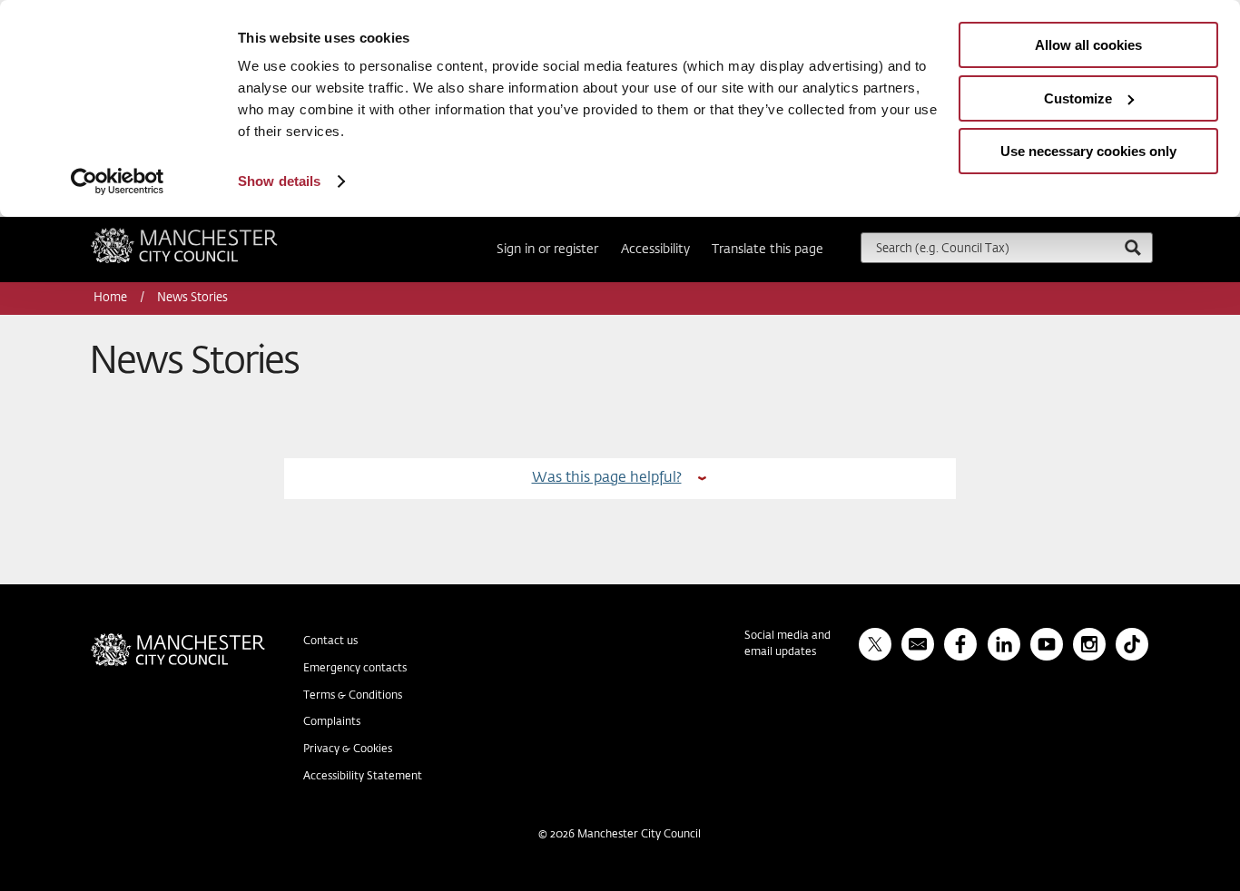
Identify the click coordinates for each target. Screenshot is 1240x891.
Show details (279, 181)
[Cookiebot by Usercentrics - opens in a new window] (117, 181)
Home (111, 298)
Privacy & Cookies (347, 749)
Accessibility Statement (362, 776)
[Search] (1132, 247)
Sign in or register (547, 249)
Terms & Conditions (352, 695)
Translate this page (767, 249)
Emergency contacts (355, 668)
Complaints (331, 722)
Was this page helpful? (607, 477)
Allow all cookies (1088, 45)
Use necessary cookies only (1088, 151)
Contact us (330, 641)
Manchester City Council (209, 235)
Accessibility (655, 249)
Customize (1078, 98)
